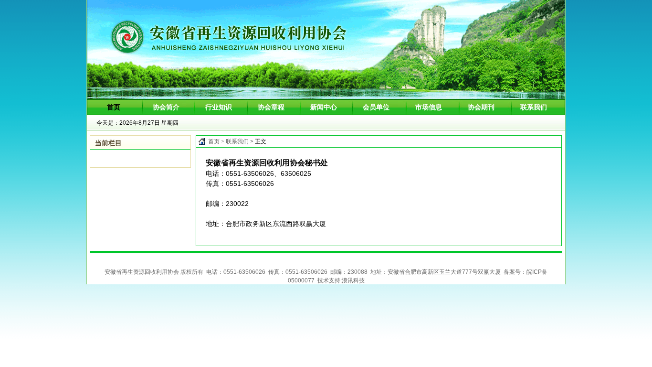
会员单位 (376, 107)
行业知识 (218, 107)
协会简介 (166, 107)
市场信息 (428, 107)
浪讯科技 (353, 280)
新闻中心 (323, 107)
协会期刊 (481, 107)
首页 (214, 141)
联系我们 (533, 107)
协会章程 (271, 107)
